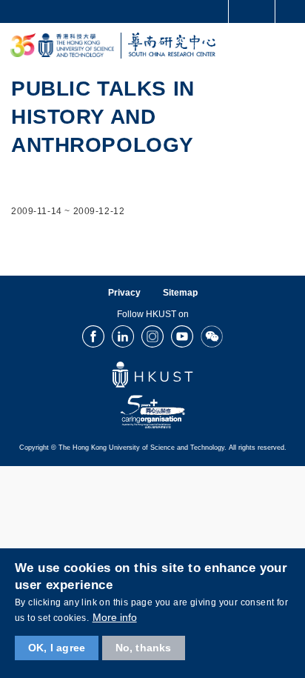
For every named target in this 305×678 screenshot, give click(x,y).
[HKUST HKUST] (62, 46)
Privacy (124, 293)
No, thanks (143, 648)
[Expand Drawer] (252, 11)
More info (115, 617)
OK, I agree (56, 648)
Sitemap (180, 293)
